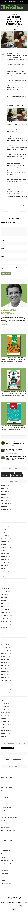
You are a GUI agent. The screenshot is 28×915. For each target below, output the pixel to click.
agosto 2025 (4, 521)
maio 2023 (3, 600)
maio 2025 (3, 529)
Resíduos (12, 475)
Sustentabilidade (14, 26)
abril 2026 (3, 497)
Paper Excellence (9, 784)
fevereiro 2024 (5, 574)
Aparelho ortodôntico (5, 886)
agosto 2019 (4, 733)
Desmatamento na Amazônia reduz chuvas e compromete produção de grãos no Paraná (16, 458)
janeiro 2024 (4, 577)
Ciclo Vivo (12, 196)
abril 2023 (3, 603)
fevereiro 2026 (5, 503)
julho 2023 (3, 594)
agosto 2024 (4, 556)
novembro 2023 (5, 582)
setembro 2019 (5, 730)
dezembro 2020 (5, 686)
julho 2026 (3, 488)
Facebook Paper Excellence (6, 810)
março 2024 (4, 571)
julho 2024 (3, 559)
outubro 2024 (4, 550)
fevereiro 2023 (5, 609)
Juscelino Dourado (9, 813)
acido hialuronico (11, 847)
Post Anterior (5, 210)
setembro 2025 (5, 518)
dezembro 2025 (5, 509)
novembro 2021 (5, 653)
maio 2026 (3, 494)
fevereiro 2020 (5, 715)
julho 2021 (3, 665)
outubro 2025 (4, 515)
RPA (9, 867)
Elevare (2, 804)
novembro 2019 (5, 724)
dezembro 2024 (5, 544)
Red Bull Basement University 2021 (16, 126)
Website (3, 256)
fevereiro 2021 (4, 680)
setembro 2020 (5, 695)
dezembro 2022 (5, 615)
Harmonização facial (5, 823)
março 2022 (4, 641)
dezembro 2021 (5, 650)
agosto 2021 (4, 662)
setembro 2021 (5, 659)
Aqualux (12, 55)
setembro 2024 (5, 553)
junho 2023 (4, 597)
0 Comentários (15, 445)
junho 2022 (4, 633)
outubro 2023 (4, 585)
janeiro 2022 (4, 647)
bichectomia (10, 843)
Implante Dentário (4, 880)
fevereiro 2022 (5, 644)
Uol (8, 198)
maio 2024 (3, 565)
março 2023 (4, 606)
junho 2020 (4, 703)
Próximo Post (22, 210)
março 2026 (4, 500)
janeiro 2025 (4, 541)
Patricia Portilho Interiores (6, 774)
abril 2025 (3, 532)
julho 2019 (3, 736)
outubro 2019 (4, 727)
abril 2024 (3, 568)
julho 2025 (3, 524)
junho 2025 (4, 526)
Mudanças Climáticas (5, 475)
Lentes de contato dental (6, 807)
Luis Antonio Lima (7, 770)
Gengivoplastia (4, 876)
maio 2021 (3, 671)
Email (2, 248)
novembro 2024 (5, 547)
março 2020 (4, 712)
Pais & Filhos (12, 121)
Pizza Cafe (3, 790)
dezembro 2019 (5, 721)
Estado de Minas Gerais (21, 196)
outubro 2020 (4, 692)
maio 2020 (3, 706)
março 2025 (4, 535)
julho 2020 (3, 700)
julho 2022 (3, 630)
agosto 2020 (4, 697)
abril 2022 (3, 638)
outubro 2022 (4, 621)
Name (3, 240)
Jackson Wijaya (6, 873)
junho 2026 (4, 491)
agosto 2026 (4, 485)
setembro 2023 (5, 588)
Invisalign (3, 820)
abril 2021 (3, 674)
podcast (13, 187)
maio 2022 (3, 636)
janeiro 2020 (4, 718)
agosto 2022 (4, 627)
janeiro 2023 (4, 612)
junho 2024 (4, 562)
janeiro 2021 (4, 683)
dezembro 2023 (5, 579)
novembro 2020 (5, 689)
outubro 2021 (4, 656)
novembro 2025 (5, 512)
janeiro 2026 (4, 506)
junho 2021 (4, 668)
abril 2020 (3, 709)
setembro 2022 (5, 624)
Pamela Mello (7, 850)
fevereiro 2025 (5, 538)
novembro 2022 (5, 618)
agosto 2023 (4, 591)
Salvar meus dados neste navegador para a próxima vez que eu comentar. (11, 268)
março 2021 (4, 677)
